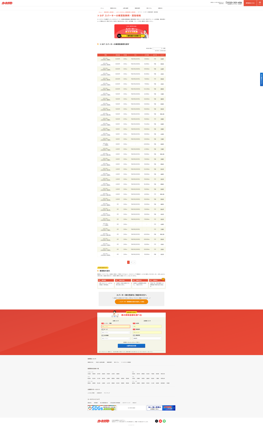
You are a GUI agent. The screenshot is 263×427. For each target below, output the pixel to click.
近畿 (133, 376)
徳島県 (113, 383)
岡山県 (98, 383)
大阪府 (162, 74)
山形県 (113, 373)
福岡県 (162, 99)
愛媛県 (122, 383)
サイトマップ (107, 392)
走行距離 (106, 335)
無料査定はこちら (250, 3)
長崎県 (162, 144)
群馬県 (162, 184)
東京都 (162, 64)
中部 (89, 376)
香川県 (117, 383)
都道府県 (138, 335)
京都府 (143, 378)
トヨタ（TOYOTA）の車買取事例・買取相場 (125, 12)
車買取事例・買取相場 (108, 12)
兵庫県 (162, 59)
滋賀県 (162, 174)
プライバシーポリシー (131, 342)
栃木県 (162, 169)
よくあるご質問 (91, 392)
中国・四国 (90, 381)
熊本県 (162, 109)
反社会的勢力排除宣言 (115, 402)
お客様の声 (99, 392)
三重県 (157, 378)
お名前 (137, 323)
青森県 (93, 373)
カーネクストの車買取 (126, 362)
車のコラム (149, 8)
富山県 (162, 209)
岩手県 (98, 373)
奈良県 (162, 189)
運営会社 (160, 8)
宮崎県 (157, 383)
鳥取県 (89, 383)
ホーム (102, 8)
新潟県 (162, 104)
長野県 (113, 378)
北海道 (162, 134)
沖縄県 (162, 119)
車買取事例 (137, 8)
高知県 (127, 383)
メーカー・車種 (107, 323)
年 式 (105, 329)
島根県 (93, 383)
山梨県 (162, 224)
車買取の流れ (113, 8)
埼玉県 (162, 179)
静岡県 (162, 89)
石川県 (98, 378)
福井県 (103, 378)
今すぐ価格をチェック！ (261, 79)
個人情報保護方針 (104, 402)
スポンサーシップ (126, 402)
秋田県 (108, 373)
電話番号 (138, 329)
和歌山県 (163, 378)
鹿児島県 (163, 383)
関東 (133, 372)
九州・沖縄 (134, 381)
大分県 (152, 383)
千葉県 (162, 94)
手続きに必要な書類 (100, 362)
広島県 (162, 69)
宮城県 (103, 373)
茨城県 (133, 373)
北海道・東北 (90, 372)
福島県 (117, 373)
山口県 (108, 383)
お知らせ (134, 402)
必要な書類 (125, 8)
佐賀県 (138, 383)
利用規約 (125, 342)
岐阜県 (117, 378)
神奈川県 (162, 114)
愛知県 (162, 164)
